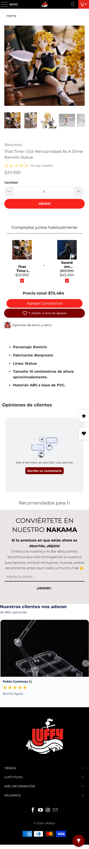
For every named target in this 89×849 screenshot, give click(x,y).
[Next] (81, 66)
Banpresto (13, 145)
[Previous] (7, 66)
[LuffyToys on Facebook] (33, 810)
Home (11, 16)
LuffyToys (49, 823)
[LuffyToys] (44, 4)
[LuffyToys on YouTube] (40, 810)
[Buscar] (73, 4)
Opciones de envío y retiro (32, 325)
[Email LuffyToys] (55, 810)
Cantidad (11, 182)
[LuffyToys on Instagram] (48, 810)
